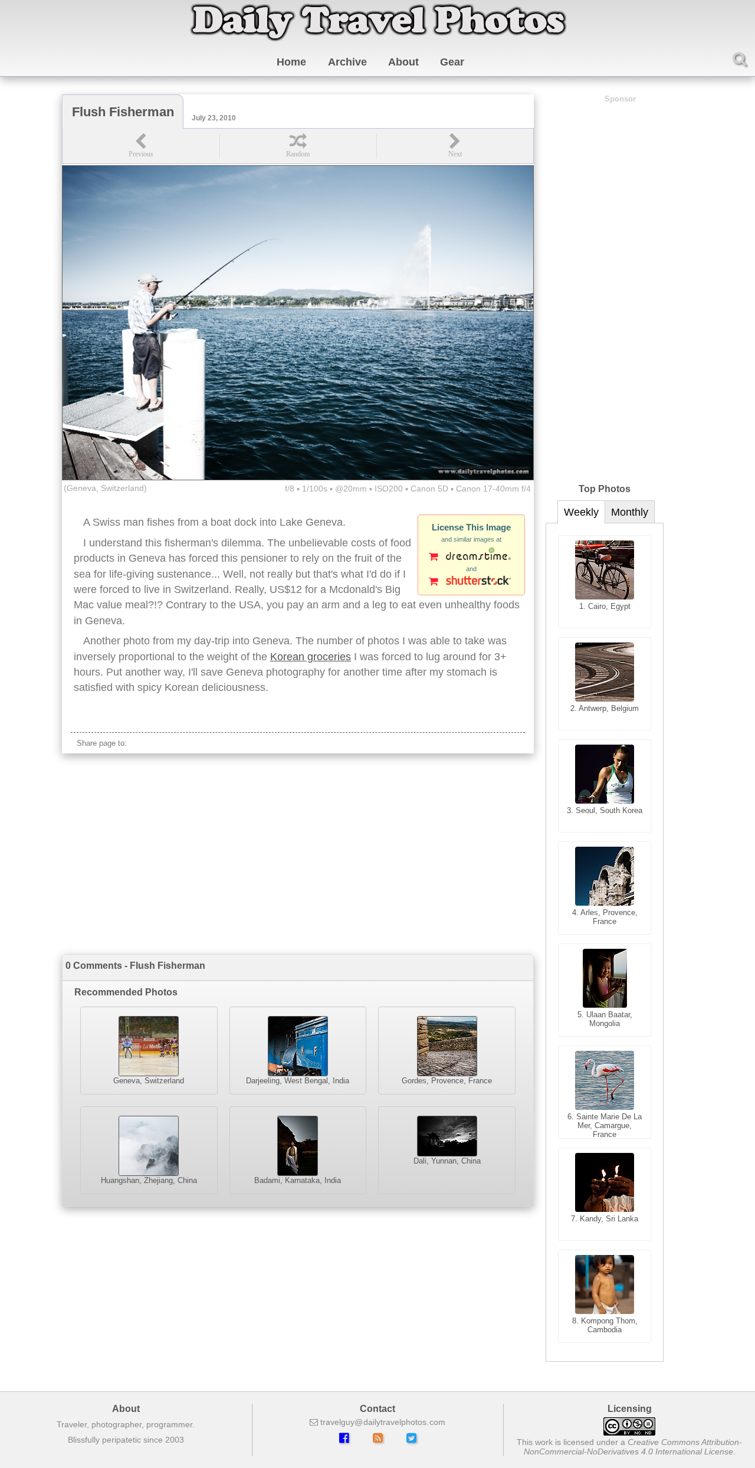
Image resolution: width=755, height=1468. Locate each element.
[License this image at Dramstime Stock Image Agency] (471, 557)
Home (291, 62)
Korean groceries (310, 657)
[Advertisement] (298, 853)
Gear (452, 62)
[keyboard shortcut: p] (141, 146)
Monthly (629, 512)
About (403, 62)
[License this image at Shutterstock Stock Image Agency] (471, 582)
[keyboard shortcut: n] (454, 146)
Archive (347, 62)
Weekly (581, 512)
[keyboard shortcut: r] (297, 146)
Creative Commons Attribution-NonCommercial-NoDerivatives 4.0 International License (633, 1446)
